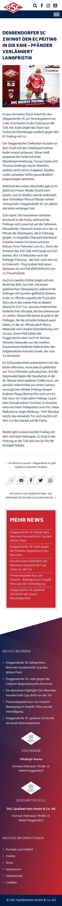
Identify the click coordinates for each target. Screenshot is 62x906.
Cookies (11, 882)
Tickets (10, 856)
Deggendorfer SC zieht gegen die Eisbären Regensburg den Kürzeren (29, 551)
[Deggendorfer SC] (13, 12)
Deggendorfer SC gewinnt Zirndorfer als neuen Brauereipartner (27, 594)
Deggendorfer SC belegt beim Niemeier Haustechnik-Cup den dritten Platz (31, 536)
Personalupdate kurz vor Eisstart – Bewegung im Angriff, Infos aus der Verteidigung (30, 580)
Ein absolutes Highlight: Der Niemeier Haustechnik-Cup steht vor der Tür (28, 565)
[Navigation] (57, 15)
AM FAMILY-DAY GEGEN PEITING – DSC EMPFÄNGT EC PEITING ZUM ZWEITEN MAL (30, 496)
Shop (9, 863)
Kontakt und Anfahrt (19, 849)
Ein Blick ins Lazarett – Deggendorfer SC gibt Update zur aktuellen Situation (32, 465)
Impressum (13, 869)
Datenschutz (14, 876)
